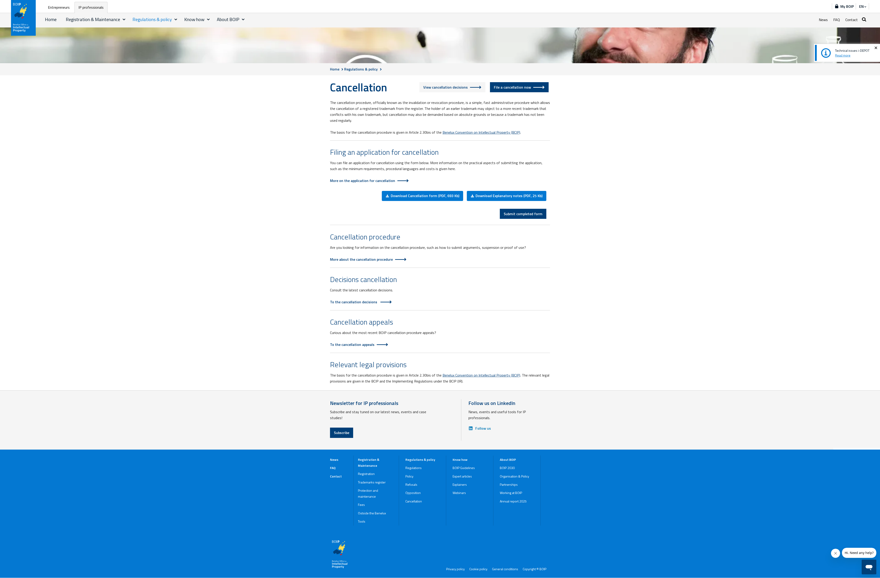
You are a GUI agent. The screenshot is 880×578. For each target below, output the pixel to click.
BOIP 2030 (507, 467)
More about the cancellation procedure (361, 259)
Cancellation (413, 501)
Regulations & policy (152, 19)
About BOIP (228, 19)
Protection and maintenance (368, 493)
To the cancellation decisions (354, 302)
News (823, 19)
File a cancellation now (512, 87)
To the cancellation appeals (352, 344)
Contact (851, 19)
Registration (366, 473)
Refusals (411, 484)
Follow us (483, 428)
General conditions (505, 569)
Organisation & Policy (514, 476)
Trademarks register (372, 482)
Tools (361, 521)
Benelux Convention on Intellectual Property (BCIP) (481, 132)
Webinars (459, 492)
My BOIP (847, 6)
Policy (409, 476)
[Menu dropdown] (124, 19)
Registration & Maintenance (93, 19)
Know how (194, 19)
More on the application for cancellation (362, 180)
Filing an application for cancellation (384, 152)
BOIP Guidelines (464, 467)
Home (51, 19)
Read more (842, 55)
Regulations (413, 467)
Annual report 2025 (513, 501)
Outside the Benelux (372, 513)
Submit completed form (523, 214)
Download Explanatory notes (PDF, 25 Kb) (509, 195)
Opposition (413, 492)
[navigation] (862, 6)
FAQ (836, 19)
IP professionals (91, 7)
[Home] (23, 18)
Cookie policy (478, 569)
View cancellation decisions (445, 87)
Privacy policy (455, 569)
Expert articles (462, 476)
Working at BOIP (511, 492)
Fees (361, 504)
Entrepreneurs (59, 7)
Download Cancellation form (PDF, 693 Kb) (425, 195)
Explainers (460, 484)
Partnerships (509, 484)
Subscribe (341, 432)
